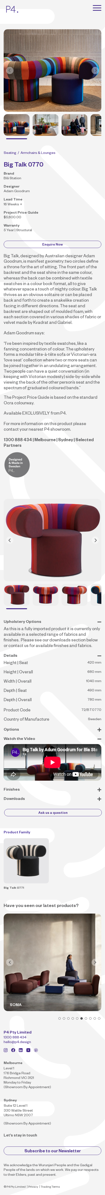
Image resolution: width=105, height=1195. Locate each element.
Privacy (33, 1187)
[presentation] (9, 962)
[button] (59, 1018)
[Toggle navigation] (97, 7)
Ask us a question (53, 813)
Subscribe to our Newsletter (52, 1151)
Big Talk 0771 (14, 888)
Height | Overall (18, 672)
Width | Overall (18, 682)
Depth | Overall (18, 700)
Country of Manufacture (26, 720)
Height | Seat (16, 663)
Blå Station (12, 179)
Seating (10, 153)
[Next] (95, 70)
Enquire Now (52, 245)
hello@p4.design (17, 1043)
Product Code (17, 710)
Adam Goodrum (17, 192)
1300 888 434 (15, 1038)
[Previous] (9, 70)
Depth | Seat (15, 691)
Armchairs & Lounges (38, 153)
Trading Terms (50, 1187)
